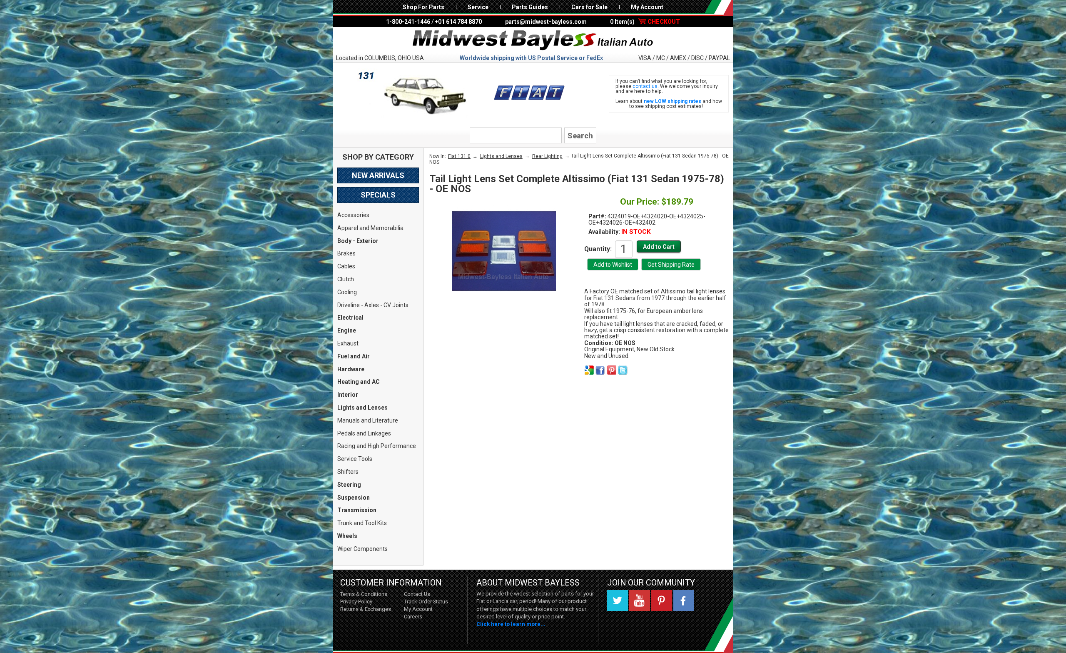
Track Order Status (426, 601)
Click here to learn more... (510, 624)
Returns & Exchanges (365, 609)
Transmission (356, 510)
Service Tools (354, 458)
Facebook (683, 600)
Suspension (353, 497)
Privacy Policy (356, 601)
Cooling (347, 292)
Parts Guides (530, 7)
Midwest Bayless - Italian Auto (533, 40)
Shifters (348, 471)
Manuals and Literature (367, 420)
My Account (647, 7)
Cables (346, 266)
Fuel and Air (353, 356)
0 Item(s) (645, 21)
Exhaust (348, 343)
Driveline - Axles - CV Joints (372, 305)
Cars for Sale (589, 7)
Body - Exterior (358, 241)
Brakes (346, 253)
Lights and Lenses (362, 407)
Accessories (353, 215)
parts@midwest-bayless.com (546, 21)
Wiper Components (362, 548)
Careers (413, 616)
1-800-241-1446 (408, 21)
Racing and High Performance (376, 446)
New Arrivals (378, 175)
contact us (645, 86)
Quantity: (598, 249)
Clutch (345, 279)
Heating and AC (358, 381)
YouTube (639, 600)
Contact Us (417, 594)
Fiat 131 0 (459, 156)
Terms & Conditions (363, 594)
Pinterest (661, 600)
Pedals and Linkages (364, 433)
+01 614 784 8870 (458, 21)
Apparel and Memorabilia (370, 228)
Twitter (617, 600)
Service (478, 7)
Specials (378, 194)
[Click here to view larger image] (504, 251)
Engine (346, 330)
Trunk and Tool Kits (362, 523)
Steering (349, 484)
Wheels (347, 536)
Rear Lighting (547, 156)
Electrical (350, 317)
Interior (347, 394)
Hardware (350, 369)
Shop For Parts (423, 7)
